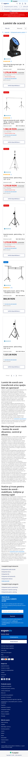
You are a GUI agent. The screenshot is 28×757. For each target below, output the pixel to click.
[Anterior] (11, 375)
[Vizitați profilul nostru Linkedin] (7, 679)
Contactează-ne (14, 637)
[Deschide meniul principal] (1, 3)
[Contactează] (19, 3)
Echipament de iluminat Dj (8, 576)
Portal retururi (14, 641)
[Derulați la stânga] (1, 14)
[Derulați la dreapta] (26, 14)
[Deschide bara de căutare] (17, 3)
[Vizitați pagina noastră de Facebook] (4, 679)
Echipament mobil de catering (9, 589)
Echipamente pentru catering (9, 592)
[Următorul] (16, 375)
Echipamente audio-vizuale (8, 569)
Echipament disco (6, 572)
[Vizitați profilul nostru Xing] (9, 679)
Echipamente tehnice (7, 579)
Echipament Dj (5, 574)
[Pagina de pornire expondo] (2, 32)
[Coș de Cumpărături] (25, 3)
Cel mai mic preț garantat (11, 78)
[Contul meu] (22, 3)
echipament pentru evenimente (17, 551)
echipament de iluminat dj (20, 418)
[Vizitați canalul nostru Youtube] (2, 679)
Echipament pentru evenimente (10, 587)
